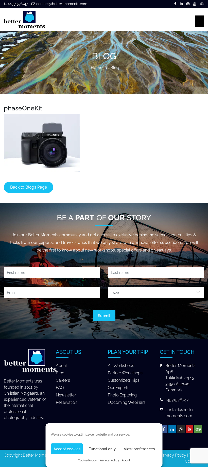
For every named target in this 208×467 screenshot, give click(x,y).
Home (96, 67)
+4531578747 (18, 4)
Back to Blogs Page (28, 187)
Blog (114, 67)
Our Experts (118, 387)
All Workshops (121, 365)
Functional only (102, 449)
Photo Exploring (122, 395)
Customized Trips (124, 380)
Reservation (66, 402)
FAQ (60, 387)
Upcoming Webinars (127, 402)
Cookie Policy (87, 460)
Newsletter (66, 395)
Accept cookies (67, 449)
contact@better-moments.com (61, 4)
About (126, 460)
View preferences (139, 449)
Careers (63, 380)
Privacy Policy (109, 460)
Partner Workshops (125, 373)
